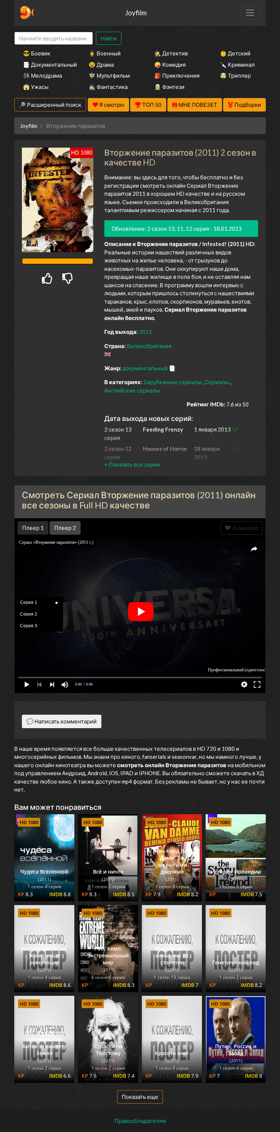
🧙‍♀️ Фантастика (108, 86)
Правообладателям (140, 1120)
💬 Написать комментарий (62, 721)
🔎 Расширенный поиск (50, 104)
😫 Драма (101, 64)
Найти (109, 38)
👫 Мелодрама (42, 75)
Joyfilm (136, 12)
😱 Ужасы (35, 86)
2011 (145, 331)
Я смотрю (244, 527)
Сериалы (217, 382)
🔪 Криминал (237, 64)
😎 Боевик (36, 53)
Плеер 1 (33, 527)
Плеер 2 (65, 527)
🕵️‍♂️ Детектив (171, 53)
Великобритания (149, 346)
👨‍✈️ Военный (105, 53)
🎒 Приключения (176, 75)
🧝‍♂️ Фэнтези (169, 86)
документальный (145, 368)
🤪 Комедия (170, 64)
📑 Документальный (46, 64)
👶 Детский (235, 53)
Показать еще (140, 1096)
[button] (132, 464)
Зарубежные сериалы (173, 382)
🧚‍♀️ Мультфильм (109, 75)
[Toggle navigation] (250, 13)
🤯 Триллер (235, 75)
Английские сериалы (132, 390)
